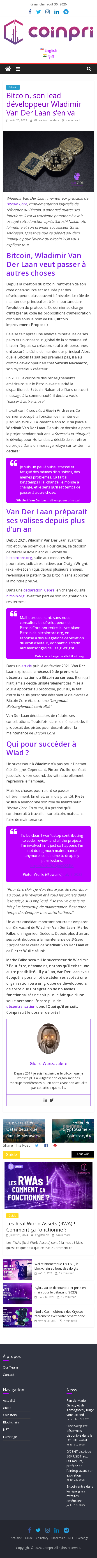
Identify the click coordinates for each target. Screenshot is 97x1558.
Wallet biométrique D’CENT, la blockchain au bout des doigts (57, 1266)
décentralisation (20, 1006)
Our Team (10, 1367)
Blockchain (11, 1422)
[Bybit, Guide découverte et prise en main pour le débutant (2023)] (17, 1285)
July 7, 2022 (72, 874)
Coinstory (10, 1415)
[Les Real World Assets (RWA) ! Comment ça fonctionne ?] (48, 1165)
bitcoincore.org (19, 557)
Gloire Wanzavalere (47, 120)
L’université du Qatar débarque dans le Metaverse (24, 1126)
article (26, 665)
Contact (8, 1374)
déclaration (32, 590)
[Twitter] (52, 1100)
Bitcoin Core (16, 203)
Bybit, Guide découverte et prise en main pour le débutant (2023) (60, 1290)
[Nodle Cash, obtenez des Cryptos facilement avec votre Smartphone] (17, 1309)
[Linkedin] (45, 1100)
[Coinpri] (8, 69)
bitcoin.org (15, 596)
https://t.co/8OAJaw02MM (52, 865)
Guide (12, 1215)
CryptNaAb (42, 1235)
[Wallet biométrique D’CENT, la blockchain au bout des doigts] (17, 1262)
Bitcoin (13, 87)
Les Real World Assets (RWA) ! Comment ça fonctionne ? (40, 1226)
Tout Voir (83, 1154)
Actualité (9, 1400)
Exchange (10, 1437)
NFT (6, 1429)
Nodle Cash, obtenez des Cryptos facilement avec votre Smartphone (60, 1313)
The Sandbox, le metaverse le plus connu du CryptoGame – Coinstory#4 (73, 1120)
